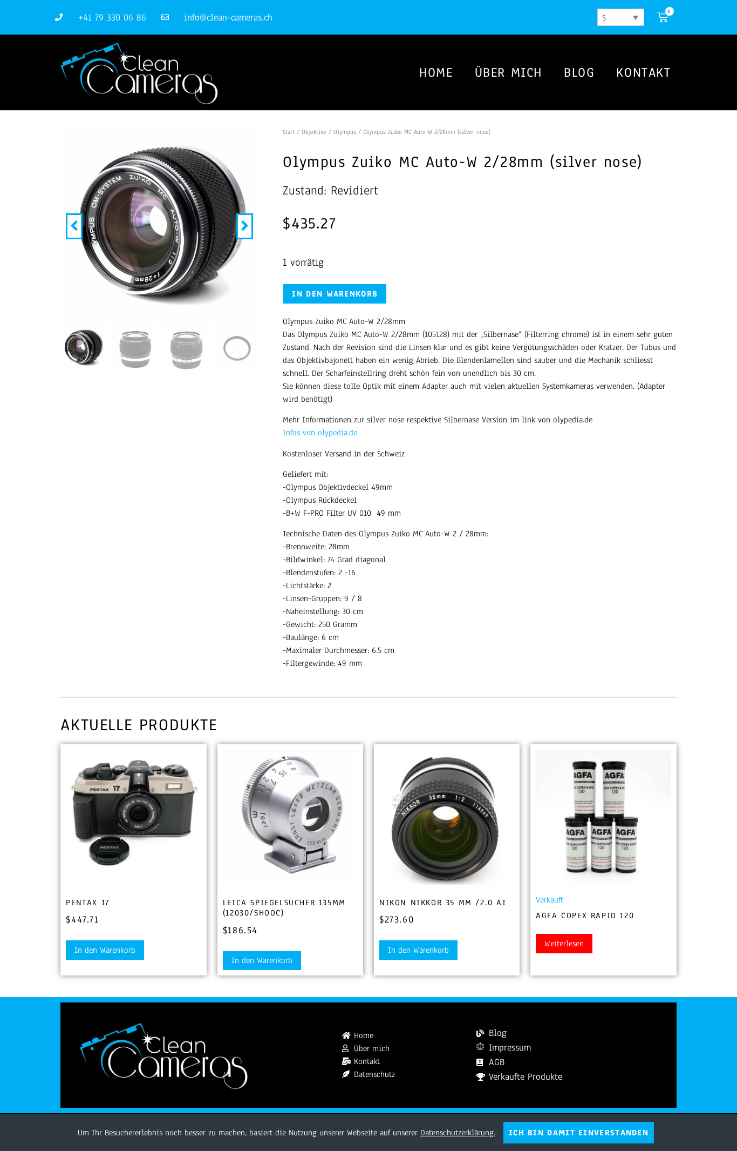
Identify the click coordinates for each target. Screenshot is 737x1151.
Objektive (314, 131)
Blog (579, 72)
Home (436, 72)
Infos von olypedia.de (320, 432)
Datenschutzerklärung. (457, 1132)
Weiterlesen (564, 943)
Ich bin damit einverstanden (579, 1132)
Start (289, 131)
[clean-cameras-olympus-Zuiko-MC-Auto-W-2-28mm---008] (159, 226)
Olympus (344, 131)
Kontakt (643, 72)
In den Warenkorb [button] (104, 950)
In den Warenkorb (335, 293)
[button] (74, 226)
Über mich (508, 72)
